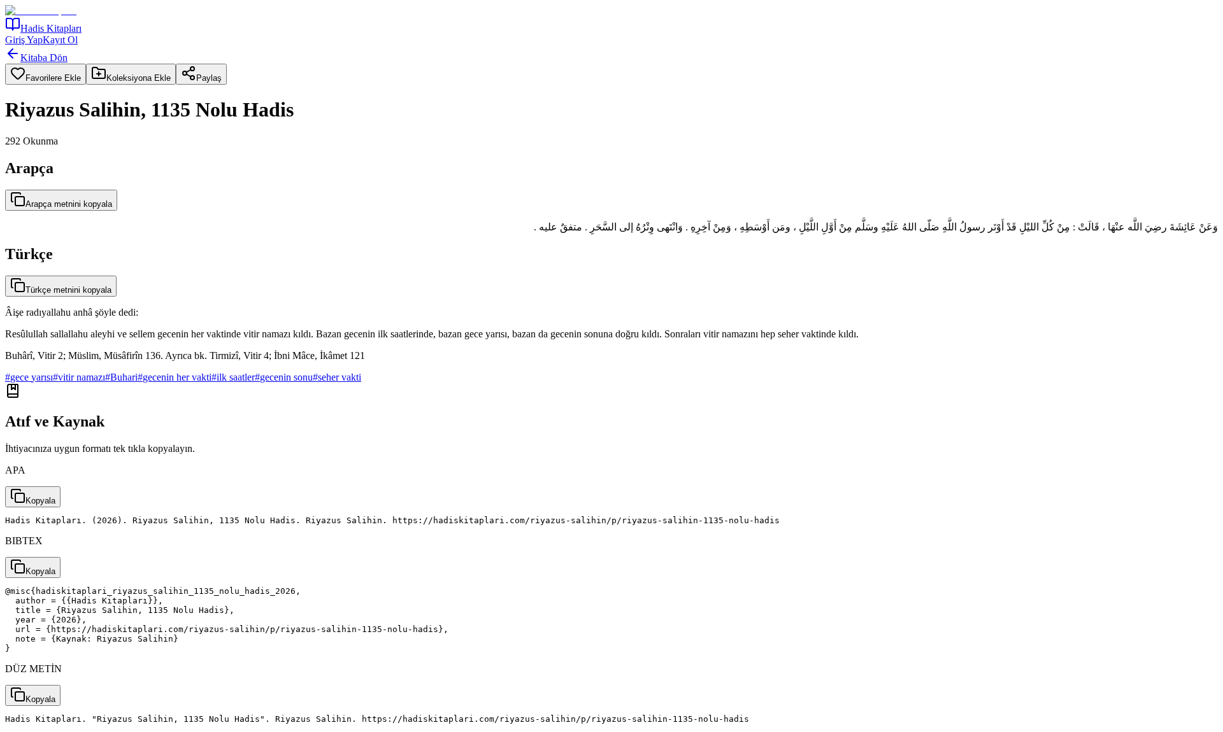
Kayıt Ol (60, 39)
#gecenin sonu (284, 377)
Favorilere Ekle (53, 78)
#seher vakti (337, 377)
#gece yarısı (29, 377)
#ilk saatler (233, 377)
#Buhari (121, 377)
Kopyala (40, 500)
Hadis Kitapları (51, 28)
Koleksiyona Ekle (138, 78)
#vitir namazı (79, 377)
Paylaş (209, 78)
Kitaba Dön (44, 57)
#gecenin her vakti (174, 377)
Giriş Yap (24, 39)
